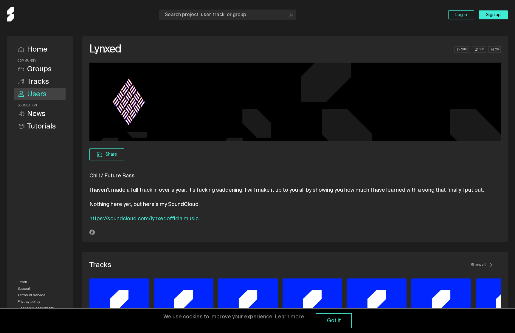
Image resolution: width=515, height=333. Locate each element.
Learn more (289, 317)
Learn (22, 282)
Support (24, 289)
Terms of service (31, 295)
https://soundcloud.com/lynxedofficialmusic (143, 219)
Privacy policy (29, 302)
